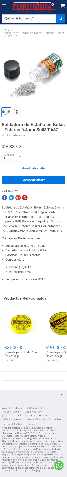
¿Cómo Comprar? (11, 415)
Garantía (30, 415)
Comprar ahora (33, 180)
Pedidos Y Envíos (11, 411)
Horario (43, 415)
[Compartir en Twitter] (11, 197)
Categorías (33, 407)
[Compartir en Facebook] (4, 197)
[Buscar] (60, 18)
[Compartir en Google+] (18, 197)
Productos (17, 407)
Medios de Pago (34, 411)
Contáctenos (56, 419)
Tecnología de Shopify (28, 470)
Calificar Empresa (11, 419)
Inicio (5, 29)
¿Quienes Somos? (35, 419)
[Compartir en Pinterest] (25, 197)
